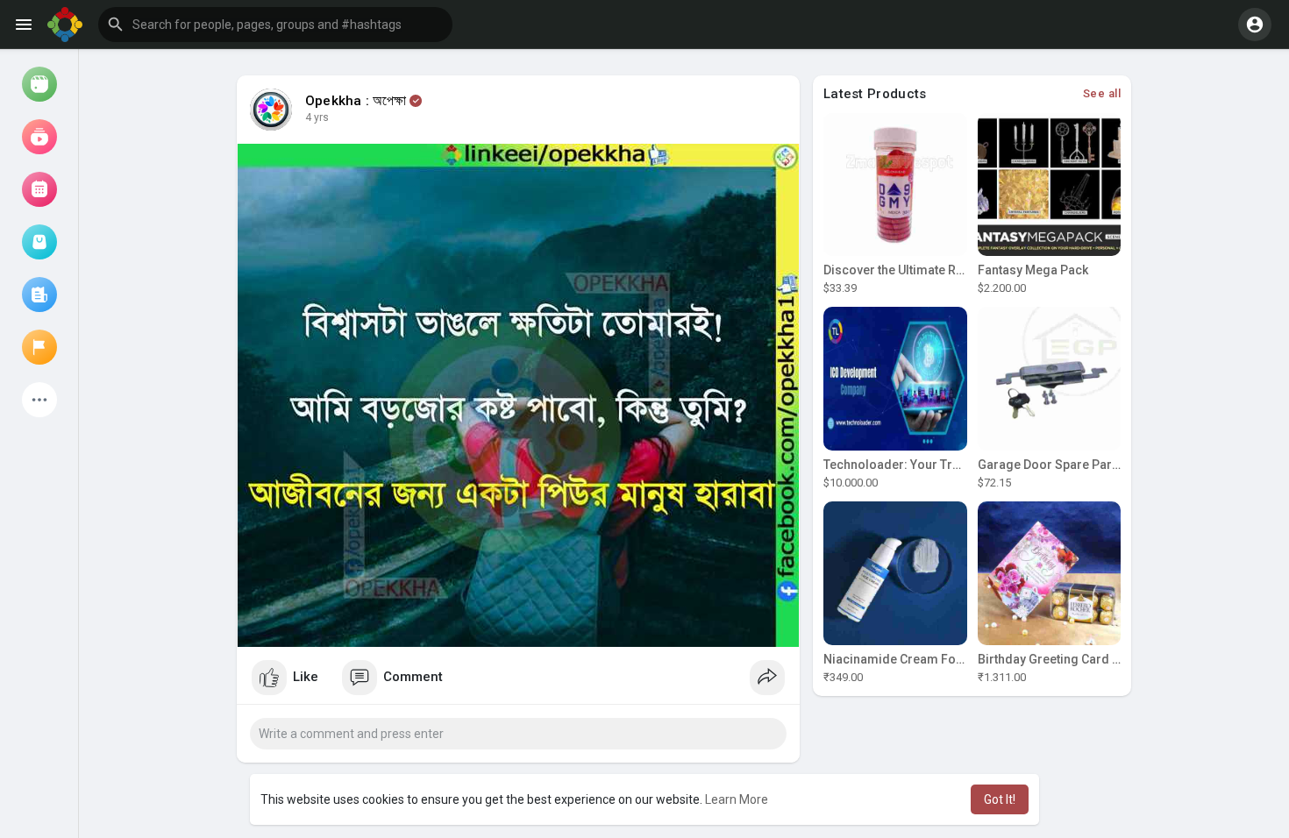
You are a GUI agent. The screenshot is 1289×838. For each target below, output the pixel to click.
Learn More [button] (736, 799)
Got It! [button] (999, 799)
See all (1102, 93)
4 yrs (317, 117)
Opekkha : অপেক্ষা (356, 101)
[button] (275, 24)
